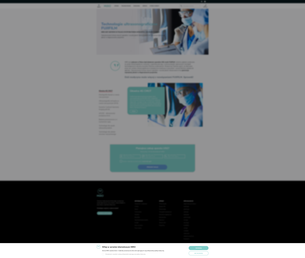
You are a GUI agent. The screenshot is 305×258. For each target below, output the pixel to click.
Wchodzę (199, 248)
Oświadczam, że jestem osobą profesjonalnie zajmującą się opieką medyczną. (125, 254)
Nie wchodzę (198, 253)
